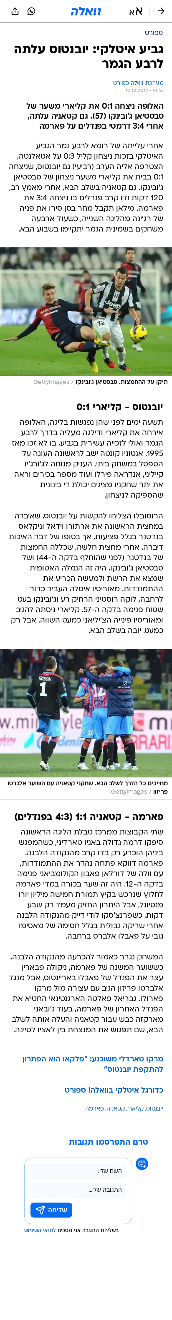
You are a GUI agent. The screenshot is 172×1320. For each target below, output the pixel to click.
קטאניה (115, 1109)
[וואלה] (86, 11)
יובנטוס (154, 1109)
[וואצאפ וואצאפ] (31, 11)
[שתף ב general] (15, 11)
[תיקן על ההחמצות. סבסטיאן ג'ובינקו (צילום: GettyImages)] (86, 318)
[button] (135, 11)
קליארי (135, 1109)
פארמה (94, 1109)
